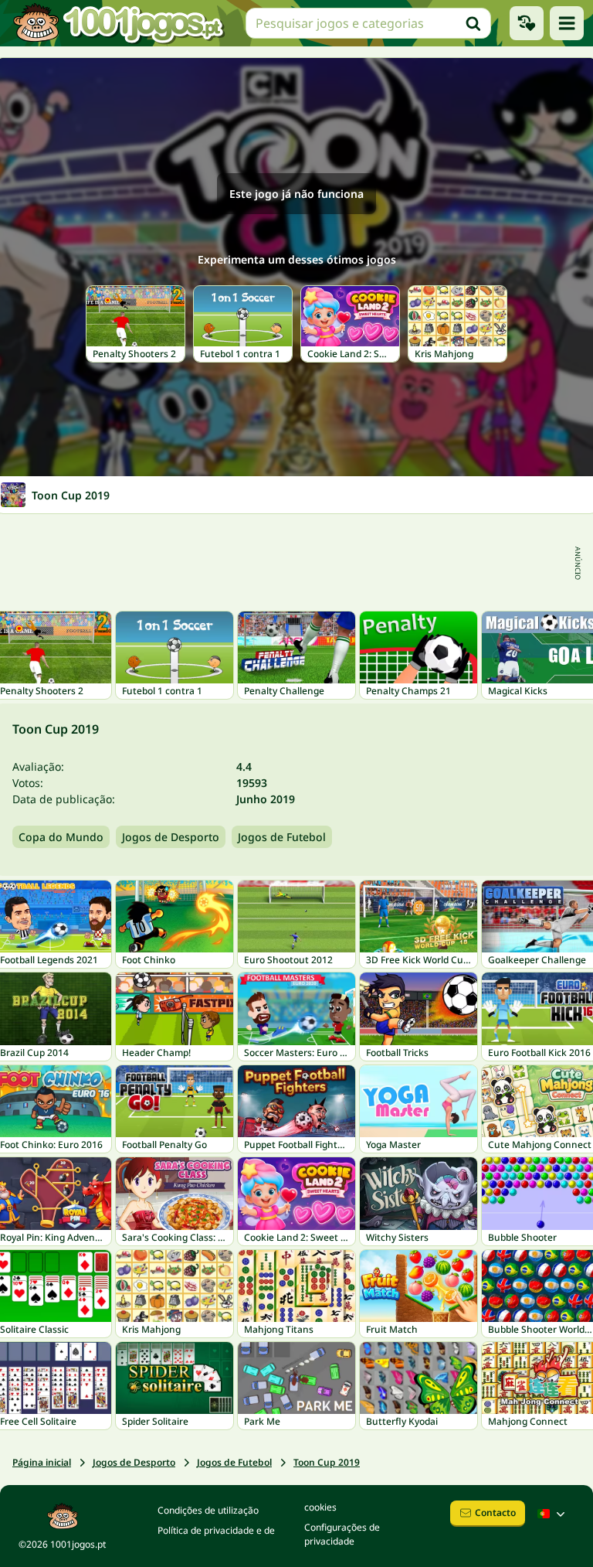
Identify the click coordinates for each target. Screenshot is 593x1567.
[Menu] (567, 23)
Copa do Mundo (61, 836)
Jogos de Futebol (282, 836)
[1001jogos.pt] (118, 23)
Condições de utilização (208, 1510)
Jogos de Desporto (170, 836)
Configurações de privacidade (342, 1534)
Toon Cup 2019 (326, 1462)
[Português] (552, 1514)
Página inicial (41, 1462)
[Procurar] (473, 23)
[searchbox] (368, 23)
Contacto (495, 1512)
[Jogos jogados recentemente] (527, 23)
